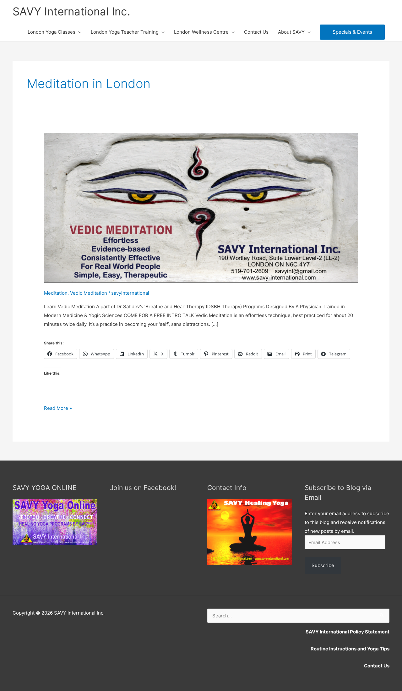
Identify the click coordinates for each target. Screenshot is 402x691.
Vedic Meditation (88, 293)
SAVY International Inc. (71, 11)
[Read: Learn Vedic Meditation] (201, 207)
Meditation (56, 293)
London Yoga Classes (51, 32)
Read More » (58, 409)
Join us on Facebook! (143, 488)
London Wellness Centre (201, 32)
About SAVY (291, 32)
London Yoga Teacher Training (125, 32)
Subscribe (323, 565)
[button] (352, 32)
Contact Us (256, 32)
